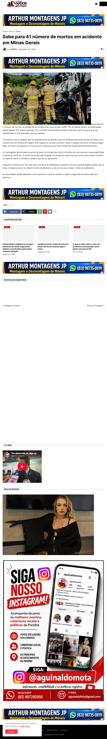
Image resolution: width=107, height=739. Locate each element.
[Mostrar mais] (55, 211)
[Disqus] (53, 339)
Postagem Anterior (12, 305)
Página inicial (8, 31)
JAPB (61, 734)
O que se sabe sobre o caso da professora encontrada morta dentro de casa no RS (86, 246)
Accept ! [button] (11, 731)
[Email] (50, 211)
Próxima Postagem (95, 305)
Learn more (25, 726)
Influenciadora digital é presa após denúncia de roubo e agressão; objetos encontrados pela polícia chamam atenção (18, 247)
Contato (64, 730)
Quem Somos (52, 730)
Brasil (18, 31)
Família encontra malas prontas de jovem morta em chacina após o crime (53, 246)
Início (42, 730)
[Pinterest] (45, 211)
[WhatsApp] (40, 211)
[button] (3, 4)
